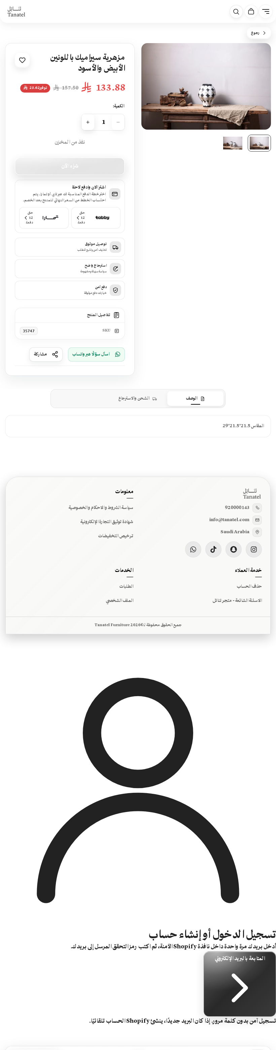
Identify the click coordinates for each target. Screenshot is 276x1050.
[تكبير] (155, 57)
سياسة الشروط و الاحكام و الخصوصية (100, 507)
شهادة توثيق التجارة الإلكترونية (106, 521)
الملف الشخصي (119, 600)
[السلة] (251, 11)
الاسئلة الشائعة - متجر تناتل (237, 600)
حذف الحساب (249, 586)
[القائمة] (265, 11)
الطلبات (126, 586)
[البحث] (236, 12)
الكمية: (118, 106)
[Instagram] (254, 549)
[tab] (195, 398)
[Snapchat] (234, 549)
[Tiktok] (213, 549)
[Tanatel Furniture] (16, 11)
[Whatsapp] (193, 549)
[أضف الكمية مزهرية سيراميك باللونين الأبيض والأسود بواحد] (87, 122)
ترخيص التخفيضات (115, 536)
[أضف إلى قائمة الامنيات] (22, 60)
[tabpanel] (138, 426)
